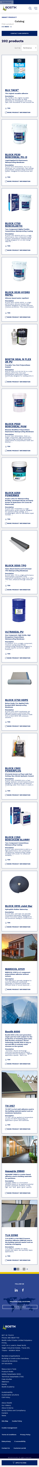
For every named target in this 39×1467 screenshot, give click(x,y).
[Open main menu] (35, 8)
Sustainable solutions (10, 1395)
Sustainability (7, 1392)
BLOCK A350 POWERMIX (12, 494)
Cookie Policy (17, 1421)
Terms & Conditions (9, 1434)
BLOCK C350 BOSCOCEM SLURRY (17, 838)
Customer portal (20, 1448)
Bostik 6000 (12, 1031)
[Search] (30, 8)
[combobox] (23, 48)
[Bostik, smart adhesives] (10, 1331)
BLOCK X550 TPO (15, 565)
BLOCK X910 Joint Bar (18, 906)
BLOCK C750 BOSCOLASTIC (14, 224)
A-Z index (5, 26)
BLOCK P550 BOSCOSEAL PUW (16, 425)
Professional (6, 2)
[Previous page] (12, 1269)
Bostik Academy (8, 1387)
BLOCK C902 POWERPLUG (13, 769)
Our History (6, 1405)
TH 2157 (10, 1105)
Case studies (7, 1379)
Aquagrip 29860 (15, 1171)
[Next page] (27, 1269)
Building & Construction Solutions (15, 1358)
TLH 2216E (11, 1235)
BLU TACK (12, 90)
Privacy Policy (25, 1434)
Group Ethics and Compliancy (14, 1410)
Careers (5, 1413)
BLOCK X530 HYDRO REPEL (17, 293)
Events (4, 1384)
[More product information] (19, 68)
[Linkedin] (16, 1290)
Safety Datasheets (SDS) (11, 1374)
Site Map (5, 1421)
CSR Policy (6, 1397)
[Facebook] (23, 1290)
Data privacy (6, 1441)
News (4, 1415)
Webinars (5, 1382)
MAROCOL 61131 (15, 969)
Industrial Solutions (9, 1361)
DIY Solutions (7, 1364)
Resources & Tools (9, 1369)
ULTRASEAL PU (14, 631)
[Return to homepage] (11, 8)
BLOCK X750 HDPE (16, 700)
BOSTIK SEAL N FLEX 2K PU (18, 360)
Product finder (7, 1372)
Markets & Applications (11, 1356)
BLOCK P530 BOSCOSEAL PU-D (16, 156)
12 (24, 1269)
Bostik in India (20, 1307)
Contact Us (6, 1448)
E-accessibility (20, 1441)
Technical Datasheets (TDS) (13, 1377)
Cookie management (9, 1428)
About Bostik (7, 1403)
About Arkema (7, 1408)
